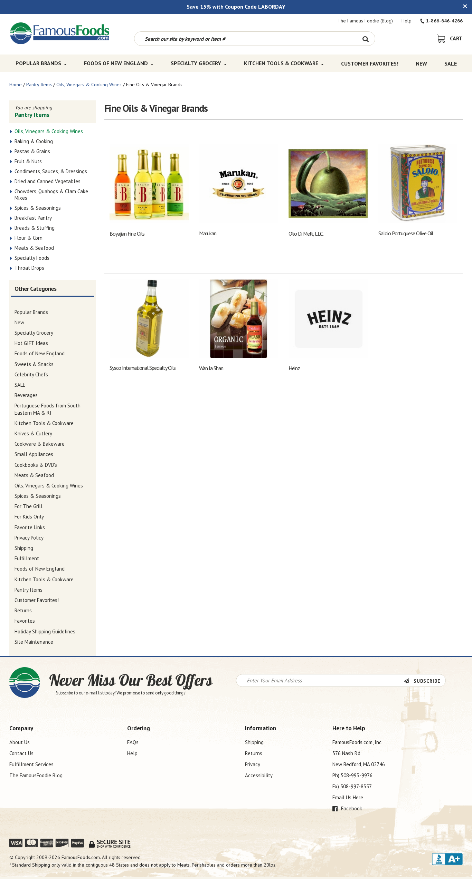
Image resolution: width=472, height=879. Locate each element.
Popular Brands (38, 63)
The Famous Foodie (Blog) (365, 21)
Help (407, 21)
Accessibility (259, 775)
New (421, 63)
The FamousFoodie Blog (36, 775)
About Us (19, 742)
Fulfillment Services (31, 764)
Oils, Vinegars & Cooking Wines (89, 84)
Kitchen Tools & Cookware (281, 63)
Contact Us (21, 753)
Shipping (254, 742)
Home (15, 84)
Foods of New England (116, 63)
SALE (450, 63)
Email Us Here (347, 797)
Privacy (252, 764)
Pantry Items (39, 84)
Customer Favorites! (369, 63)
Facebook (351, 808)
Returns (253, 753)
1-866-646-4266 (444, 21)
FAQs (133, 742)
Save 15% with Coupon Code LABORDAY (236, 6)
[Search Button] (365, 39)
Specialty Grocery (196, 63)
